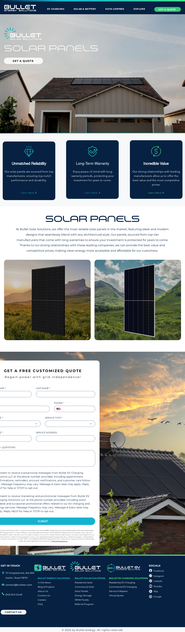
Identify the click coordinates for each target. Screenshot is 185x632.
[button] (55, 9)
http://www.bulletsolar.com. (60, 541)
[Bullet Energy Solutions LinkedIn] (150, 580)
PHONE (59, 403)
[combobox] (70, 424)
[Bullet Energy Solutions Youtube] (150, 586)
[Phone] (3, 573)
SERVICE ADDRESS (46, 432)
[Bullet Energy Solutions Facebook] (150, 570)
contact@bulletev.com (18, 584)
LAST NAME (43, 388)
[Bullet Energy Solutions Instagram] (150, 575)
